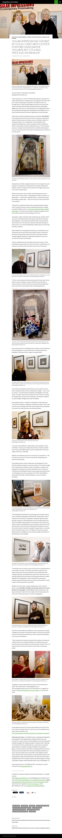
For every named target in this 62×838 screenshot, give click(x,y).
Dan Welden (25, 805)
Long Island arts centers (19, 809)
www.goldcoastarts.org (26, 766)
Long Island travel (36, 37)
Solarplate (32, 811)
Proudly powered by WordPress (9, 836)
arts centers (16, 805)
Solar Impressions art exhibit (20, 811)
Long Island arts (37, 807)
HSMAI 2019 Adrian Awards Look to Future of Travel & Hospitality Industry (31, 827)
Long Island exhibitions (33, 809)
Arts (13, 37)
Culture (29, 37)
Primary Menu (60, 2)
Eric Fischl (32, 805)
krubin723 (27, 56)
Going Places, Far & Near (10, 2)
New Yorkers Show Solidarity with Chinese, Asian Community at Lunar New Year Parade (31, 820)
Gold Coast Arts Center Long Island (22, 807)
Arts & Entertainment (20, 37)
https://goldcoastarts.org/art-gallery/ (29, 690)
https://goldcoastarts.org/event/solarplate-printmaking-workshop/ (30, 733)
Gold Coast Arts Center (43, 805)
